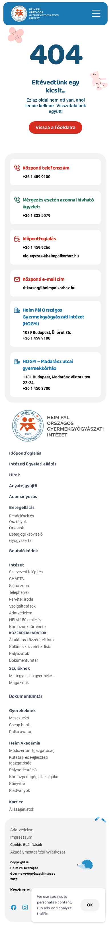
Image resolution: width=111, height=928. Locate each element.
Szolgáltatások (22, 606)
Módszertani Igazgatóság (32, 750)
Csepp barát (20, 725)
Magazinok (19, 682)
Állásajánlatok (21, 809)
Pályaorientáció (23, 770)
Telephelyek (19, 592)
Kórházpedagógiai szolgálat (34, 776)
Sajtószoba (19, 585)
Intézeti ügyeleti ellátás (33, 464)
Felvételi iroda (21, 599)
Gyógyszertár (21, 540)
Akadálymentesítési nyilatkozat (37, 852)
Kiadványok (19, 790)
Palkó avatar (20, 731)
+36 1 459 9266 (36, 247)
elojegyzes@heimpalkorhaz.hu (51, 256)
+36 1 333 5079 (36, 215)
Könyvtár (17, 783)
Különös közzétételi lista (30, 646)
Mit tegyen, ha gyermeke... (32, 675)
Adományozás (23, 496)
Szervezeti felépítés (26, 572)
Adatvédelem (20, 613)
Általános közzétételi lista (32, 640)
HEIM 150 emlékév (25, 620)
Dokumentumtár (23, 660)
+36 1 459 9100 (36, 176)
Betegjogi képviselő (26, 534)
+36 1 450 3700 (36, 388)
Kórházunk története (27, 626)
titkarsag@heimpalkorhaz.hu (49, 288)
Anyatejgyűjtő (23, 485)
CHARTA (16, 578)
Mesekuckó (19, 718)
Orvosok (16, 528)
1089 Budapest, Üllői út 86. (47, 332)
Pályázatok (19, 653)
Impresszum (21, 837)
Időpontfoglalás (25, 453)
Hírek (14, 475)
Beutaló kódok (23, 550)
